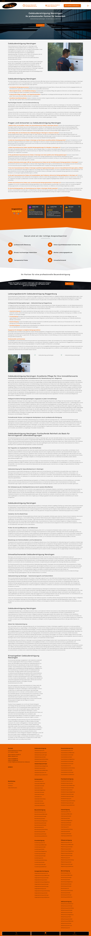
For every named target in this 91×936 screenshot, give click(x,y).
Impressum (10, 785)
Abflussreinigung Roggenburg (67, 914)
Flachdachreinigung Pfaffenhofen (68, 785)
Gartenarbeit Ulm (38, 796)
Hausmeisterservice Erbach (66, 756)
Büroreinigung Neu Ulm (66, 873)
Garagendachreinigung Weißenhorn (42, 897)
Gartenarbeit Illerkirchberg (40, 798)
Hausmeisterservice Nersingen (67, 761)
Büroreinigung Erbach (65, 879)
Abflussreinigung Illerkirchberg (67, 908)
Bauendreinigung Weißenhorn (41, 836)
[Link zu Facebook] (2, 1)
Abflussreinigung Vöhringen (66, 905)
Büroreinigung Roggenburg (66, 881)
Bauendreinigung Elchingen (40, 825)
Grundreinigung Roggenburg (41, 851)
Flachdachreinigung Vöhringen (67, 802)
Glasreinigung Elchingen (66, 824)
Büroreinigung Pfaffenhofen (66, 875)
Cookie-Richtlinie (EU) (12, 787)
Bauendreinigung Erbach (40, 818)
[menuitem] (87, 5)
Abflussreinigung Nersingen (66, 912)
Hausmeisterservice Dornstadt (67, 754)
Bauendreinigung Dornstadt (40, 816)
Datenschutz (10, 783)
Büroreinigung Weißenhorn (66, 897)
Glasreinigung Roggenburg (66, 820)
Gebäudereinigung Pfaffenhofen (41, 770)
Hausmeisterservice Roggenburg (67, 759)
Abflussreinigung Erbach (66, 916)
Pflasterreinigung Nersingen (67, 853)
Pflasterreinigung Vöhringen (67, 864)
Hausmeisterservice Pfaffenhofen (67, 752)
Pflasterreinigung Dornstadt (66, 846)
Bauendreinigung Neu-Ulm (40, 811)
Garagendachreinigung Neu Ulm (41, 873)
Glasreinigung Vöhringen (66, 833)
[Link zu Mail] (4, 1)
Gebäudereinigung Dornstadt (41, 752)
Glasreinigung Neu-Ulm (66, 811)
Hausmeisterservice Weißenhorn (67, 774)
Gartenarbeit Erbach (39, 787)
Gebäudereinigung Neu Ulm (40, 772)
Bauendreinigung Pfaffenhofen (41, 814)
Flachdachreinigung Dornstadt (67, 787)
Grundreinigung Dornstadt (40, 846)
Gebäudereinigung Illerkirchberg (41, 759)
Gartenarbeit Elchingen (39, 794)
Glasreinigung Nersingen (66, 822)
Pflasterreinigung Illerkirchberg (67, 859)
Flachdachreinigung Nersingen (67, 794)
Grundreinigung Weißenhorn (40, 866)
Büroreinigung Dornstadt (66, 877)
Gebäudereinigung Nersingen (41, 763)
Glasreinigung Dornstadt (66, 816)
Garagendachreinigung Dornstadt (41, 877)
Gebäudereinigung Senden (40, 756)
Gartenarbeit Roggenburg (40, 790)
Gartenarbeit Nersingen (39, 792)
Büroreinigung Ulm (65, 888)
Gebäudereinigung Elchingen (41, 761)
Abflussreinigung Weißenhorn (67, 903)
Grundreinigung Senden (40, 862)
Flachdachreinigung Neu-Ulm (67, 781)
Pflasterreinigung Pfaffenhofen (67, 844)
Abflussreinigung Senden (66, 923)
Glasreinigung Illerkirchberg (66, 829)
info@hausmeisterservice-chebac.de (80, 1)
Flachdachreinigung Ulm (66, 798)
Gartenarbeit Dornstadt (39, 785)
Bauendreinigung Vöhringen (40, 833)
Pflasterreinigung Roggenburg (67, 851)
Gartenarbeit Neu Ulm (39, 781)
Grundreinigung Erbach (39, 849)
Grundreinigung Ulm (39, 857)
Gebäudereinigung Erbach (40, 768)
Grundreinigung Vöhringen (40, 864)
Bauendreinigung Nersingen (40, 822)
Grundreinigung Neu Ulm (40, 842)
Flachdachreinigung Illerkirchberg (68, 800)
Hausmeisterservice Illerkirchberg (68, 767)
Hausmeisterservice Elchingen (67, 763)
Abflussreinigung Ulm (65, 927)
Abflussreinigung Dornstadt (66, 918)
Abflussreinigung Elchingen (66, 910)
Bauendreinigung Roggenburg (41, 820)
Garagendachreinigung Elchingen (42, 886)
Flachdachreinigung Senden (67, 783)
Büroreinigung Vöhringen (66, 894)
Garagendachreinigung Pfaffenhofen (42, 875)
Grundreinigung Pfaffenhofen (41, 844)
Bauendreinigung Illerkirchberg (41, 829)
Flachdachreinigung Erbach (66, 789)
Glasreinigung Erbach (65, 818)
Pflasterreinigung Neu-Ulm (66, 842)
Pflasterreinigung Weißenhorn (67, 866)
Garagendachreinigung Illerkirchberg (42, 890)
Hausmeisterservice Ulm (66, 765)
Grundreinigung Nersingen (40, 853)
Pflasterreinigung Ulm (65, 857)
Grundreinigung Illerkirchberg (41, 860)
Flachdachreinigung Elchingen (67, 796)
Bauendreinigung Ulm (39, 827)
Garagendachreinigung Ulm (40, 888)
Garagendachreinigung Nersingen (42, 884)
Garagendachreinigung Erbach (41, 879)
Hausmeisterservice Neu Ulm (67, 750)
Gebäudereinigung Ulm (39, 750)
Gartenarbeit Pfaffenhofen (40, 783)
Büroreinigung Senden (65, 892)
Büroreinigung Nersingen (66, 883)
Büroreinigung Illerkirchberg (67, 890)
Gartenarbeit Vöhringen (39, 803)
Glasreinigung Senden (65, 831)
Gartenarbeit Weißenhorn (40, 805)
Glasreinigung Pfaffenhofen (66, 813)
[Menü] (87, 5)
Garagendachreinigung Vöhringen (42, 895)
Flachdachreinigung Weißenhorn (68, 805)
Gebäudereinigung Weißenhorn (41, 774)
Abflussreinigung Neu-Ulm (66, 925)
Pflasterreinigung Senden (66, 862)
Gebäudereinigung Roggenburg (41, 765)
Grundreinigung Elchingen (40, 855)
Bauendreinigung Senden (40, 831)
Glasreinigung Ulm (65, 827)
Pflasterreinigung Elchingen (66, 855)
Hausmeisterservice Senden (66, 770)
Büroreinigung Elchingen (66, 886)
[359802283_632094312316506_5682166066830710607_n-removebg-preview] (9, 5)
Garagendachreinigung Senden (41, 892)
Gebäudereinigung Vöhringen (41, 754)
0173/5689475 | (66, 1)
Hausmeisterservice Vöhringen (67, 772)
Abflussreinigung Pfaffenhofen (67, 921)
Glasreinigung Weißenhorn (66, 835)
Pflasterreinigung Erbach (66, 848)
